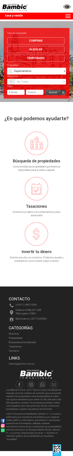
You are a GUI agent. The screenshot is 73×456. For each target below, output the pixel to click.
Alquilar (35, 49)
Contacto (14, 350)
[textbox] (39, 81)
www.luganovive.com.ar (21, 363)
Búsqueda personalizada (22, 342)
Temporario (35, 58)
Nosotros (14, 333)
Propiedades (16, 338)
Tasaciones (15, 346)
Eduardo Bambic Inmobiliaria (25, 9)
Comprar (35, 40)
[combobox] (40, 82)
